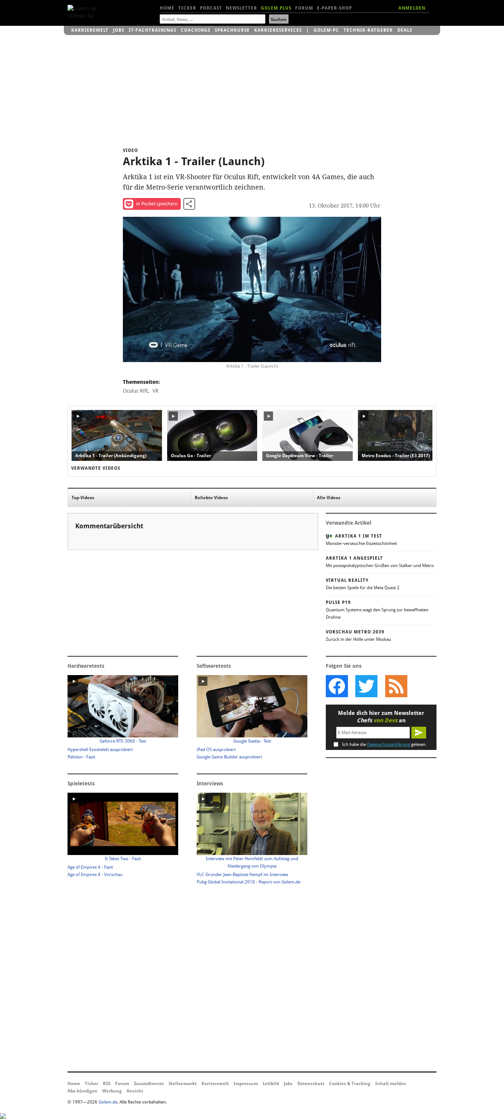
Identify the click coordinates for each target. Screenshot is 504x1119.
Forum (304, 8)
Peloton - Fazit (81, 757)
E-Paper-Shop (334, 8)
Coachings (195, 30)
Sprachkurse (232, 30)
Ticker (187, 8)
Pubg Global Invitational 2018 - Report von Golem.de (248, 882)
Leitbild (271, 1083)
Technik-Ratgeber (368, 30)
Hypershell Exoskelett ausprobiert (100, 749)
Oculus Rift (135, 391)
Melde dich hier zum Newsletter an (381, 717)
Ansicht (135, 1091)
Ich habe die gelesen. (384, 744)
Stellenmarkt (183, 1083)
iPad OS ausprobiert (216, 749)
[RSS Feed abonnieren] (396, 686)
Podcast (211, 8)
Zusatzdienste (149, 1083)
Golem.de (108, 1102)
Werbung (112, 1091)
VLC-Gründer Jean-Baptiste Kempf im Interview (242, 874)
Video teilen (189, 204)
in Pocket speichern (157, 203)
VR (155, 391)
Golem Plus (276, 8)
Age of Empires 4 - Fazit (90, 867)
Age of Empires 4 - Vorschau (95, 874)
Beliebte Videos (211, 497)
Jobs (118, 30)
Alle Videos (329, 497)
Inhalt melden (390, 1083)
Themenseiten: (141, 382)
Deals (404, 30)
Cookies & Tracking (349, 1083)
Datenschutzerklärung (388, 744)
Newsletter (241, 8)
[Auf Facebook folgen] (337, 686)
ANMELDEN (411, 8)
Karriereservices (278, 30)
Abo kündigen (82, 1091)
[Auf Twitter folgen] (366, 686)
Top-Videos (83, 497)
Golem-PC (326, 30)
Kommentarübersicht (109, 526)
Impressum (246, 1083)
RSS (106, 1083)
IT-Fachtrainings (152, 30)
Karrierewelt (89, 30)
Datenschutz (310, 1083)
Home (167, 8)
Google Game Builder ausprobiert (229, 757)
